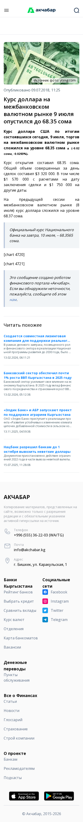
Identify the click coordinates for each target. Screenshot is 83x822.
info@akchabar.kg (29, 549)
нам (13, 299)
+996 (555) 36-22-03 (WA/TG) (39, 535)
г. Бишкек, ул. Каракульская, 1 (40, 564)
